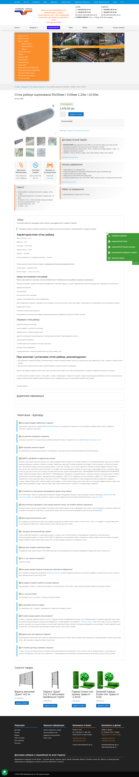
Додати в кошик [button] (21, 703)
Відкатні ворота (26, 44)
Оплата (17, 732)
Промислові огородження (26, 75)
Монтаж (26, 2)
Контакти (100, 27)
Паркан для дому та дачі (26, 73)
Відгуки (85, 27)
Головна (17, 87)
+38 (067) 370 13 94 (108, 741)
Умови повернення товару (52, 730)
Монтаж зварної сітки (51, 732)
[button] (53, 106)
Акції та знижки (19, 738)
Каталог (17, 27)
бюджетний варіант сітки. (92, 440)
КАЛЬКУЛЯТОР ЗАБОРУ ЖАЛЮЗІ (123, 247)
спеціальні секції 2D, (53, 573)
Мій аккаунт (54, 2)
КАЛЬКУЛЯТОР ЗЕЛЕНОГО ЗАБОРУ (124, 252)
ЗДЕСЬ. (100, 510)
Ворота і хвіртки (23, 41)
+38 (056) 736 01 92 (108, 738)
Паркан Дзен (22, 65)
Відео (45, 2)
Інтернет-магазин (118, 27)
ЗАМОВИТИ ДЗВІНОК (119, 236)
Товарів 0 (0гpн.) (66, 2)
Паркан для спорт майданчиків (28, 67)
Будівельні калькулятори (52, 735)
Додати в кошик (76, 114)
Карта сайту (47, 738)
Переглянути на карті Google (111, 734)
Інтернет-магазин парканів (101, 2)
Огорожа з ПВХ (23, 57)
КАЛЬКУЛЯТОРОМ (48, 426)
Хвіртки (23, 49)
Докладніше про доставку (70, 157)
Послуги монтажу (23, 78)
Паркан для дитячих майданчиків (29, 70)
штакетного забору (25, 497)
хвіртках (27, 651)
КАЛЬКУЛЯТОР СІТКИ (119, 241)
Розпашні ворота (27, 46)
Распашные (47, 619)
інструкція (50, 178)
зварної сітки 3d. (97, 497)
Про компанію (19, 740)
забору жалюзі (108, 494)
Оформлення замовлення (82, 2)
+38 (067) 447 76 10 (79, 738)
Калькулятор (53, 27)
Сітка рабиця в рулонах (37, 87)
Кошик (115, 2)
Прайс (71, 27)
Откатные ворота (86, 621)
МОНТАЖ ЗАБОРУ (118, 258)
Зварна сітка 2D (23, 38)
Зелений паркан (23, 62)
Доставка (17, 2)
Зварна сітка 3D (23, 36)
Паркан (20, 54)
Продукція (33, 27)
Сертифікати (36, 2)
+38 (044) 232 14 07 (79, 741)
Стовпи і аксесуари (24, 52)
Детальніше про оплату (69, 182)
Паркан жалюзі (23, 59)
